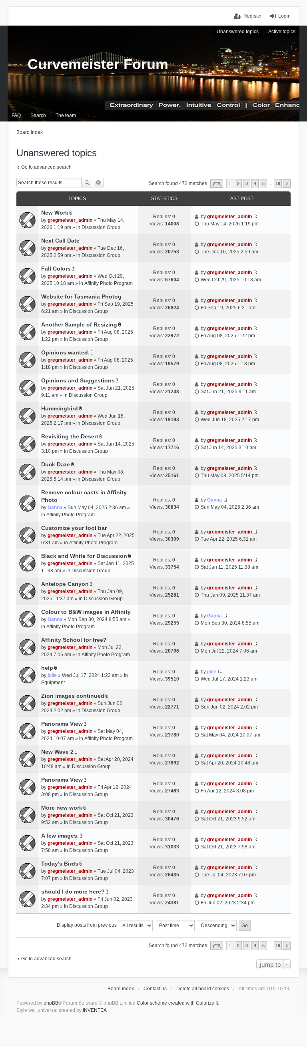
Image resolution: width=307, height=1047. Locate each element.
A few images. (60, 835)
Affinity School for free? (74, 640)
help (47, 668)
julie (52, 675)
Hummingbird (59, 408)
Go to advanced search (46, 167)
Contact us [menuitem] (155, 988)
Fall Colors (56, 268)
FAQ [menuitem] (16, 115)
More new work (61, 807)
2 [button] (238, 183)
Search (87, 182)
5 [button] (263, 183)
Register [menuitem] (252, 16)
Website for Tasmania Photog (81, 296)
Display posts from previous (87, 925)
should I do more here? (73, 891)
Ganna (55, 507)
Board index (121, 988)
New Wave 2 (57, 751)
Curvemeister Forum (98, 64)
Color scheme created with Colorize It (177, 1003)
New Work (54, 212)
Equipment (53, 682)
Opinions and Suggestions (78, 380)
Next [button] (287, 183)
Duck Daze (55, 464)
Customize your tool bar (74, 528)
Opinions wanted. (65, 352)
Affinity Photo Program (108, 283)
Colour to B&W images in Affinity (86, 612)
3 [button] (246, 183)
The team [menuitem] (66, 115)
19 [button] (277, 183)
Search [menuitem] (38, 115)
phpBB (51, 1003)
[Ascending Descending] (217, 925)
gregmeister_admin (70, 220)
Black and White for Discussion (84, 556)
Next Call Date (60, 240)
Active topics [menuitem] (281, 31)
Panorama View (62, 724)
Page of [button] (216, 183)
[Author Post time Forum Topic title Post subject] (175, 925)
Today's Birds (59, 863)
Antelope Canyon (65, 584)
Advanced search (98, 182)
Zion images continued (72, 696)
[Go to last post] (255, 216)
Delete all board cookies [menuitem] (202, 988)
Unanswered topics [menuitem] (238, 31)
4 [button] (255, 183)
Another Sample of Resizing (79, 324)
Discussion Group (101, 227)
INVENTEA (95, 1010)
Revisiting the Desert (69, 436)
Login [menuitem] (284, 16)
